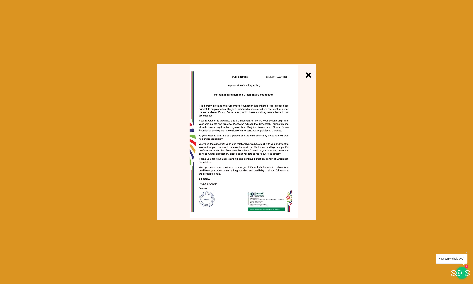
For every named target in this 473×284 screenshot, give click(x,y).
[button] (308, 75)
